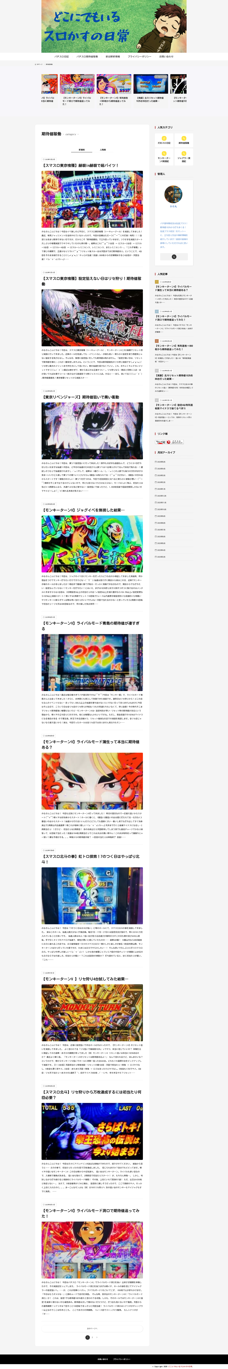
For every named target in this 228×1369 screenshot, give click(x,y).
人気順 (103, 150)
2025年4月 (161, 550)
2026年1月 (161, 489)
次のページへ (92, 1328)
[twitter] (174, 256)
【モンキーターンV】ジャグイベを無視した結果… (83, 510)
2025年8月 (161, 523)
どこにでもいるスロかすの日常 (180, 1366)
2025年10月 (161, 509)
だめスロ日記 (51, 76)
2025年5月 (161, 543)
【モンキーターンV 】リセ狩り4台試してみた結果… (85, 979)
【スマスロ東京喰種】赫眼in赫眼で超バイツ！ (80, 165)
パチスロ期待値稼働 (87, 56)
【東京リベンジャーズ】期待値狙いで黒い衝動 (80, 397)
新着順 (82, 150)
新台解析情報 (113, 56)
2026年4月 (161, 469)
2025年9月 (161, 516)
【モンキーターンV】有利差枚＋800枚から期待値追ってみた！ (77, 101)
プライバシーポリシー (139, 56)
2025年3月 (161, 557)
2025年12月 (161, 496)
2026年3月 (161, 475)
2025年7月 (161, 530)
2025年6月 (161, 537)
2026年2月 (161, 482)
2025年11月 (161, 503)
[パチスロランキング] (175, 443)
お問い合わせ (166, 56)
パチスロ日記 (61, 56)
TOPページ (39, 64)
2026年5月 (161, 462)
